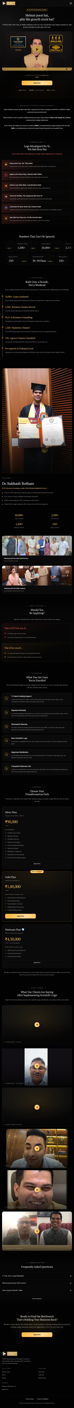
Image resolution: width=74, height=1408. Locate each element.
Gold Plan (41, 1375)
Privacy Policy (30, 1399)
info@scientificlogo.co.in (9, 1386)
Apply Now (37, 83)
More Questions (37, 1298)
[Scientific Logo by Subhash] (8, 3)
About (3, 1375)
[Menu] (71, 3)
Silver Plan (41, 1372)
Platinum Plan (42, 1378)
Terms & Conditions (42, 1399)
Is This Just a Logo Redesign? (13, 1276)
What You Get (6, 1372)
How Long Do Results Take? (12, 1290)
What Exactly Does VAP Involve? (14, 1283)
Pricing (4, 1378)
